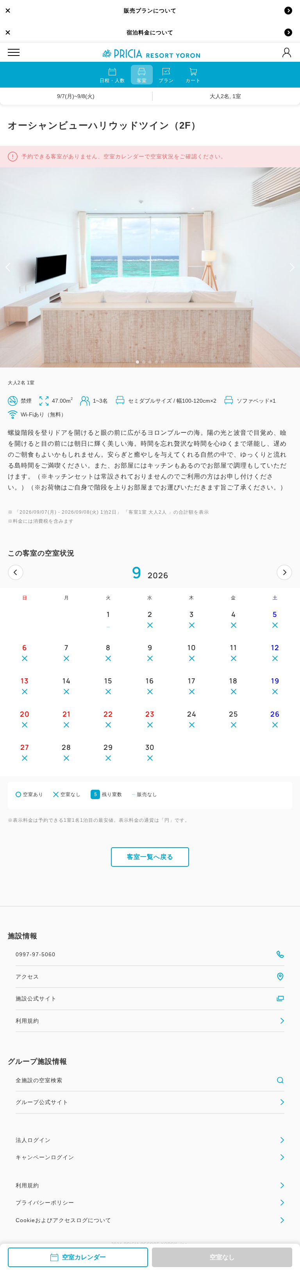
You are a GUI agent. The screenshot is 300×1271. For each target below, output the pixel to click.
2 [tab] (143, 362)
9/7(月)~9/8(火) (76, 96)
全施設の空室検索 (39, 1080)
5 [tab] (162, 362)
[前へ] (15, 572)
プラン (166, 80)
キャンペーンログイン (45, 1157)
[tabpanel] (150, 267)
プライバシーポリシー (45, 1202)
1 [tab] (137, 362)
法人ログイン (33, 1140)
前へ (15, 572)
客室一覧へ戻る (150, 856)
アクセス (27, 976)
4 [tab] (156, 362)
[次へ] (284, 572)
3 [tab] (150, 362)
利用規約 (27, 1021)
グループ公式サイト (42, 1102)
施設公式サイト (36, 998)
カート (193, 80)
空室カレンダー (84, 1257)
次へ (284, 572)
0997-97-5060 (35, 954)
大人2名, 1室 (225, 96)
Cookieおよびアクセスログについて (63, 1220)
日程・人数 (112, 80)
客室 (142, 80)
